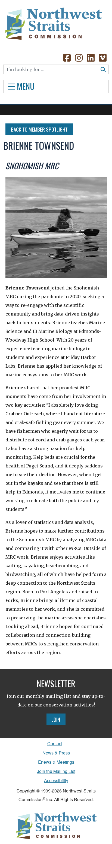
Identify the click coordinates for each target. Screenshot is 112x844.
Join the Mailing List (56, 771)
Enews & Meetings (56, 762)
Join (56, 719)
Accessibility (56, 780)
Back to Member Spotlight (39, 129)
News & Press (56, 753)
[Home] (53, 21)
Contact (54, 743)
